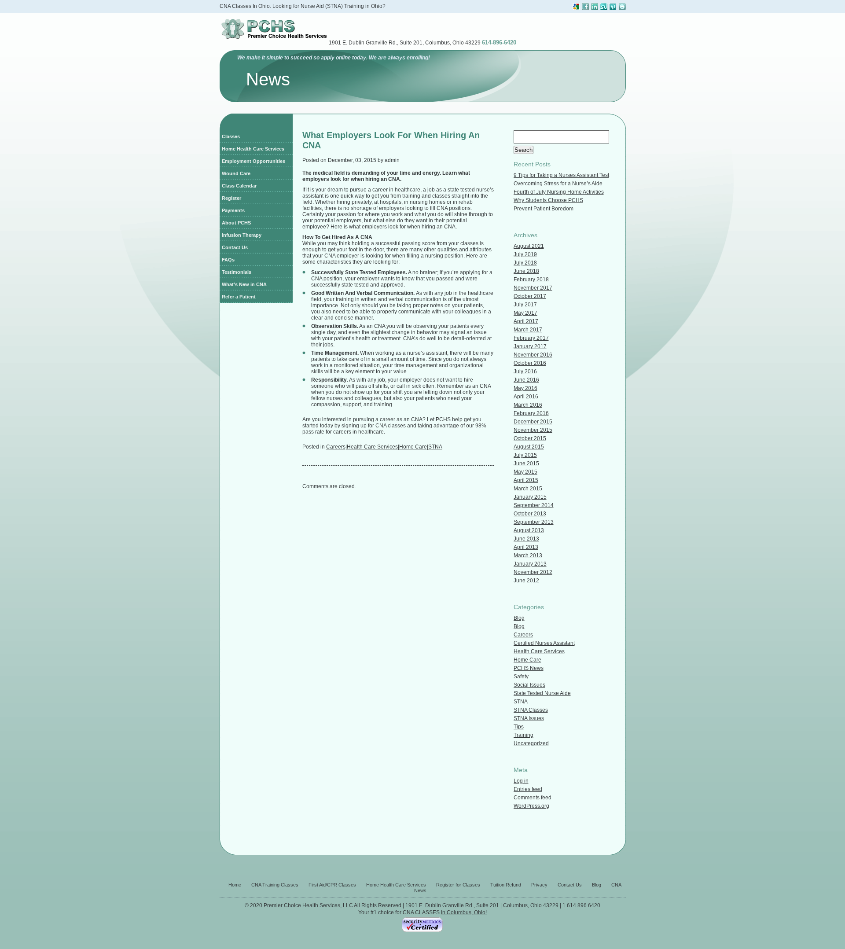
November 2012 (533, 572)
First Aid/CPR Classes (332, 884)
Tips (519, 727)
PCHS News (529, 668)
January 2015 (530, 497)
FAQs (228, 259)
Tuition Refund (505, 884)
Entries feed (528, 789)
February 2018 (531, 279)
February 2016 (531, 413)
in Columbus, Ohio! (464, 912)
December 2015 (533, 422)
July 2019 (525, 254)
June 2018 (526, 271)
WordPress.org (531, 806)
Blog (519, 618)
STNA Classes (531, 710)
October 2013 (530, 514)
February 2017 (531, 338)
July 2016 (525, 371)
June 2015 (526, 463)
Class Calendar (239, 185)
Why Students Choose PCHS (548, 200)
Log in (521, 781)
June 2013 (526, 539)
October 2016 (530, 363)
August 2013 (529, 530)
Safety (521, 676)
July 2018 (525, 263)
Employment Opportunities (253, 161)
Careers (335, 447)
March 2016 (528, 405)
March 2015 (528, 489)
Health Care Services (372, 447)
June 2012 (526, 580)
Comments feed (532, 798)
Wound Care (236, 173)
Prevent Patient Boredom (543, 209)
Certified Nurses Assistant (544, 643)
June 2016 (526, 380)
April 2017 (526, 321)
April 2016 (526, 397)
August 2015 (529, 447)
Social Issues (529, 685)
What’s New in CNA (244, 284)
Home (234, 884)
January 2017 (530, 346)
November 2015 (533, 430)
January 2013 (530, 564)
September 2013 (534, 522)
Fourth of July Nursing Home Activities (559, 192)
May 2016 (525, 388)
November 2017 (533, 288)
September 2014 (534, 505)
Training (523, 735)
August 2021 (529, 246)
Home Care (413, 447)
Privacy (539, 884)
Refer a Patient (239, 296)
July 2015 (525, 455)
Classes (231, 136)
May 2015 (525, 472)
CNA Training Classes (274, 884)
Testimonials (236, 272)
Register (231, 198)
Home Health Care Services (253, 148)
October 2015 (530, 438)
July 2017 (525, 305)
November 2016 (533, 355)
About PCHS (236, 222)
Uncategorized (531, 743)
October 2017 (530, 296)
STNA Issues (529, 718)
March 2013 (528, 555)
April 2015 (526, 480)
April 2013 (526, 547)
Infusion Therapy (241, 235)
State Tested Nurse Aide (542, 693)
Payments (233, 210)
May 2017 (525, 313)
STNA (435, 447)
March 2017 (528, 330)
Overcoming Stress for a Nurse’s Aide (558, 183)
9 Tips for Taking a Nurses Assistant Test (561, 175)
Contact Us (235, 247)
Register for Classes (458, 884)
